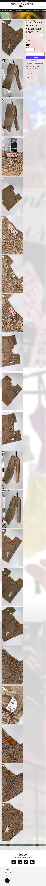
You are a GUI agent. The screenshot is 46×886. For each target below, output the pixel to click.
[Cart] (44, 7)
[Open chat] (7, 880)
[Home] (20, 7)
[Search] (38, 7)
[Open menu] (2, 7)
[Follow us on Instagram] (14, 862)
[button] (23, 873)
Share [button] (28, 77)
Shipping (27, 36)
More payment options (35, 60)
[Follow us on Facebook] (32, 862)
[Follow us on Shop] (20, 862)
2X (27, 44)
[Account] (41, 7)
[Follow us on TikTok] (26, 862)
